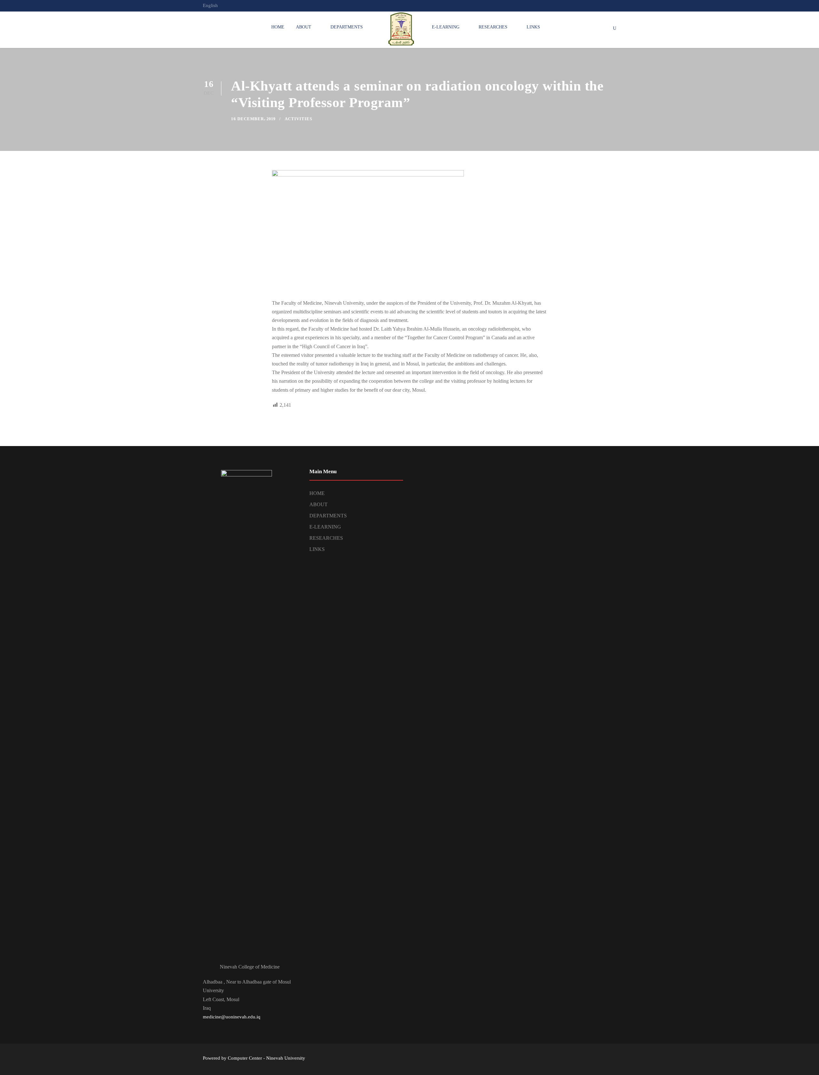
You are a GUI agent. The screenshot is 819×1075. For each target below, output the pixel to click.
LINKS (533, 27)
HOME (277, 27)
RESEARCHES (493, 27)
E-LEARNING (445, 27)
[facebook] (602, 5)
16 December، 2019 (253, 118)
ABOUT (303, 27)
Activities (298, 118)
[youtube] (614, 5)
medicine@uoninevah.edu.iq (231, 1016)
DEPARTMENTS (346, 27)
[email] (590, 5)
